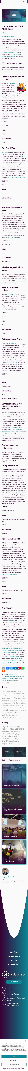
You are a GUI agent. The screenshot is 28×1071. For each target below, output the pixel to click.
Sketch (16, 710)
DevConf (14, 693)
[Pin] (19, 668)
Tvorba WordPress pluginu (14, 650)
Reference (14, 956)
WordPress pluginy (10, 741)
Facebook (4, 698)
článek (13, 283)
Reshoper (13, 343)
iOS (12, 703)
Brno (8, 676)
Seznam (12, 710)
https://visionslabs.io (7, 879)
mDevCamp (17, 705)
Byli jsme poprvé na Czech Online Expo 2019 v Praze (13, 860)
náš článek (8, 415)
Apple (5, 676)
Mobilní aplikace (8, 731)
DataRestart (12, 676)
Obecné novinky (9, 734)
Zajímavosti (7, 743)
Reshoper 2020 (13, 362)
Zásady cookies (6, 1068)
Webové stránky (10, 738)
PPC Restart (15, 429)
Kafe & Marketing (9, 294)
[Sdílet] (7, 668)
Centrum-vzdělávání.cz (7, 693)
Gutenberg (4, 703)
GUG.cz (24, 156)
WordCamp (11, 83)
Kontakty (14, 964)
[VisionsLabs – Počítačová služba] (4, 999)
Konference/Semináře (8, 36)
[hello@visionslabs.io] (4, 989)
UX (25, 710)
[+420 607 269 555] (4, 994)
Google (22, 676)
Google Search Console (19, 700)
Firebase (8, 698)
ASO (17, 691)
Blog (14, 960)
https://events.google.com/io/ (14, 493)
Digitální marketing (11, 726)
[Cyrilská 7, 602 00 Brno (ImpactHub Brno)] (4, 1004)
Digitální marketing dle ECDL (13, 656)
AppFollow (13, 691)
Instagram (9, 703)
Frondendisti (10, 620)
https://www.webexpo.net (12, 237)
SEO (8, 710)
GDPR (11, 698)
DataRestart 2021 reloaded (11, 785)
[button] (26, 1041)
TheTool (22, 710)
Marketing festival (10, 705)
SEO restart (19, 678)
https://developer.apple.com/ (10, 574)
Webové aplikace (14, 736)
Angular (8, 691)
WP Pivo (20, 620)
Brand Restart (10, 431)
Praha (9, 678)
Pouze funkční (14, 1060)
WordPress (15, 680)
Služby (14, 952)
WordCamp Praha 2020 (10, 836)
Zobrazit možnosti (14, 1064)
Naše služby (17, 731)
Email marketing (20, 696)
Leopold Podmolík (8, 877)
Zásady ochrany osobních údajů (17, 1068)
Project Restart (6, 434)
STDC (19, 710)
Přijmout (14, 1056)
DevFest (4, 152)
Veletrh (3, 712)
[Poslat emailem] (3, 668)
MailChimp (4, 705)
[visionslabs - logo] (5, 1)
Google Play (11, 700)
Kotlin (24, 703)
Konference (4, 678)
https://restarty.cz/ (13, 427)
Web (6, 712)
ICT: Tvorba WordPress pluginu (16, 663)
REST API (4, 710)
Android (4, 691)
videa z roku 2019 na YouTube (16, 177)
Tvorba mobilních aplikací (9, 652)
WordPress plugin (17, 717)
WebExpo (4, 680)
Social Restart (19, 431)
